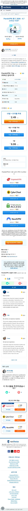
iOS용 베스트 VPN (14, 465)
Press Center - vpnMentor (14, 499)
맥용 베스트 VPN (14, 463)
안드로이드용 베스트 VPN (14, 467)
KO (22, 7)
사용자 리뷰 (14, 360)
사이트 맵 (14, 497)
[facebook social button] (9, 451)
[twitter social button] (12, 451)
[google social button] (15, 451)
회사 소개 (14, 490)
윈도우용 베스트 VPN (14, 462)
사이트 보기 (13, 44)
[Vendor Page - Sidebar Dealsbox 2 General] (14, 418)
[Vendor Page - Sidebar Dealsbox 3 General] (14, 428)
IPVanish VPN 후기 (14, 482)
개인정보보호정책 (14, 493)
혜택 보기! (19, 409)
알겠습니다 (17, 14)
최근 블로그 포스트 (14, 460)
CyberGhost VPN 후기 (14, 477)
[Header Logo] (6, 7)
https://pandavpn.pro (12, 256)
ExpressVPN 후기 (14, 475)
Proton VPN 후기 (14, 478)
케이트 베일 (8, 49)
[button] (2, 508)
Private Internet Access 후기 (14, 480)
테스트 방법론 (14, 502)
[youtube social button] (18, 451)
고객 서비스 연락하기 (14, 491)
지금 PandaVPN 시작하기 (14, 242)
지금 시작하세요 (13, 121)
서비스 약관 (14, 495)
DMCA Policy (14, 501)
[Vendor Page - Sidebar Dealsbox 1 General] (14, 407)
